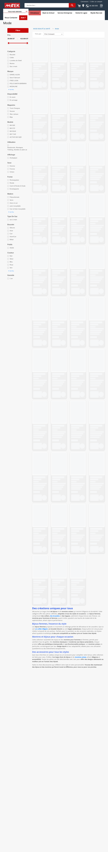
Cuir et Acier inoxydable (17, 209)
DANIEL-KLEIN (15, 74)
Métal (11, 239)
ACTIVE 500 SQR (16, 137)
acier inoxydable (15, 206)
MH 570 (12, 128)
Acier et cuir (14, 203)
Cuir (11, 233)
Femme (12, 169)
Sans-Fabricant (15, 77)
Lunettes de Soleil (16, 60)
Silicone (12, 228)
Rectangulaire (14, 180)
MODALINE (13, 86)
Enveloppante (14, 189)
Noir (11, 256)
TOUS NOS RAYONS (15, 12)
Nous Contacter (11, 17)
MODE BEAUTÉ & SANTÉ (41, 29)
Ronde (12, 183)
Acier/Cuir (13, 236)
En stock (12, 97)
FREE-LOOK (14, 80)
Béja (11, 117)
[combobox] (50, 5)
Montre (12, 63)
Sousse (12, 111)
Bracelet (12, 54)
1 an (11, 278)
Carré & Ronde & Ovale (17, 186)
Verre (11, 200)
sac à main (13, 219)
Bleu (11, 262)
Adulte (12, 248)
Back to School (48, 13)
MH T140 (13, 134)
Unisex (12, 172)
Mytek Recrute (96, 13)
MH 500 (12, 125)
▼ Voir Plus (11, 89)
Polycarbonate (14, 197)
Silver (11, 259)
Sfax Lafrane (14, 114)
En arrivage (13, 100)
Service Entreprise (65, 13)
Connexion (84, 2)
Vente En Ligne (81, 13)
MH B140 (13, 131)
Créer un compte (96, 2)
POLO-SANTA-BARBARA (18, 83)
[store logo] (13, 5)
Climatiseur (34, 13)
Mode (57, 29)
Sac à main (13, 66)
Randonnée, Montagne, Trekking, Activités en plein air (17, 149)
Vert (11, 268)
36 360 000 (93, 6)
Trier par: (38, 34)
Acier (11, 230)
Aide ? (23, 17)
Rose (11, 265)
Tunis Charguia (15, 108)
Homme (12, 166)
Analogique (13, 158)
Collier (12, 57)
